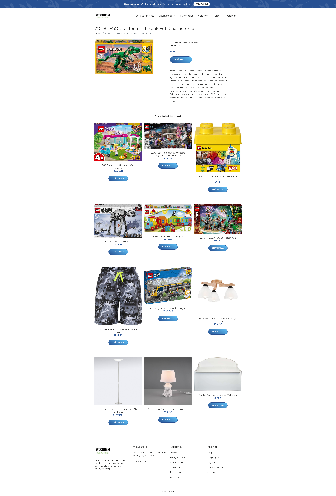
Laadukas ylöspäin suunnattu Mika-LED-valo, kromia (118, 410)
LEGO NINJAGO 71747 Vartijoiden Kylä (218, 237)
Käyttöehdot (213, 462)
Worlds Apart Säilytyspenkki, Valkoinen (218, 395)
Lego (196, 42)
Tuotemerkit (231, 15)
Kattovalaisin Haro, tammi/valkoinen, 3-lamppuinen (218, 320)
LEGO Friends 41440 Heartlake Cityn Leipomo (118, 166)
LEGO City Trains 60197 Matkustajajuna (168, 308)
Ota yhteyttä (213, 457)
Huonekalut (186, 15)
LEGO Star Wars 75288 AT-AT (118, 241)
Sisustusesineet (177, 462)
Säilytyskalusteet (145, 15)
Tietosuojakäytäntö (216, 467)
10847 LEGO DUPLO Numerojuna (168, 236)
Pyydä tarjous (202, 4)
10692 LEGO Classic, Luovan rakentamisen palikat (218, 177)
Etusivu (98, 33)
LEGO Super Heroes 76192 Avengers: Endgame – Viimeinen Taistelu (168, 154)
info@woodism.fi (140, 461)
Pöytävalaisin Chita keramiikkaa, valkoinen (168, 409)
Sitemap (211, 472)
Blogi (217, 15)
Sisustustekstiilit (167, 15)
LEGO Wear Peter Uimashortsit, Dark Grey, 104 (118, 331)
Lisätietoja (181, 59)
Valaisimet (203, 15)
